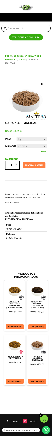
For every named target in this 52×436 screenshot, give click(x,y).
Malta (22, 59)
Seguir (15, 421)
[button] (42, 84)
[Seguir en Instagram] (25, 421)
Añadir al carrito (34, 165)
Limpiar (44, 151)
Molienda (10, 145)
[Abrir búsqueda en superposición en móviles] (26, 28)
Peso (8, 139)
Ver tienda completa (26, 37)
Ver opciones (14, 327)
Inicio (8, 56)
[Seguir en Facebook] (7, 421)
